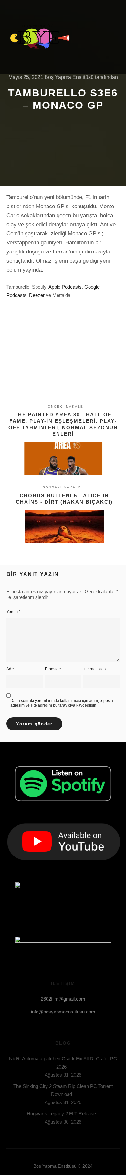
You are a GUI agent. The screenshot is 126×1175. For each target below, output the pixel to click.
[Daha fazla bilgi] (102, 37)
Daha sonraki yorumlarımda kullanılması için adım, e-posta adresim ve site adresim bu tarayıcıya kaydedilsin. (61, 703)
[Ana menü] (114, 37)
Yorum (13, 612)
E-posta (53, 669)
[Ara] (90, 37)
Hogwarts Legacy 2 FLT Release (61, 1113)
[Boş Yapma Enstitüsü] (38, 37)
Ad (10, 669)
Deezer (37, 295)
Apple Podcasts (65, 287)
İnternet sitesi (95, 669)
